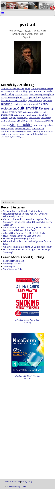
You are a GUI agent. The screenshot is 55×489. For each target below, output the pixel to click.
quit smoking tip (22, 118)
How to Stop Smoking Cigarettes (19, 238)
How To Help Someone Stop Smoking (22, 235)
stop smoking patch (20, 131)
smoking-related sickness (36, 121)
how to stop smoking (29, 97)
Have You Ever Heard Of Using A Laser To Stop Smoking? (26, 251)
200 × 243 (41, 30)
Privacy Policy (26, 481)
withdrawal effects (38, 134)
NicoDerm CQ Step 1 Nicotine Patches (27, 377)
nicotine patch (31, 104)
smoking (22, 120)
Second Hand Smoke (13, 260)
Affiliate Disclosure (12, 481)
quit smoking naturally (23, 115)
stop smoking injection (23, 128)
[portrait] (27, 59)
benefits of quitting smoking (26, 88)
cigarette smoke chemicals (40, 91)
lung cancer (47, 100)
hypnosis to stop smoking (14, 100)
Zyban (21, 137)
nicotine (6, 104)
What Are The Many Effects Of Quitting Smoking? (27, 246)
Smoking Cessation (12, 263)
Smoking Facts (10, 266)
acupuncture (7, 88)
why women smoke (23, 134)
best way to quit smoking (15, 91)
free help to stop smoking (39, 94)
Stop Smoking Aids (12, 269)
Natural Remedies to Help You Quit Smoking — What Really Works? (26, 215)
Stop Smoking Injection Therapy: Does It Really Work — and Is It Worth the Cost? (26, 229)
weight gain (12, 134)
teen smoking (34, 131)
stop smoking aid (42, 125)
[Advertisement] (27, 167)
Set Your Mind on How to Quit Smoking (22, 211)
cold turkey (7, 94)
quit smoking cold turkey (32, 112)
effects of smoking (22, 94)
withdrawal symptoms (10, 137)
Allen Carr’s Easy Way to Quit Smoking (27, 321)
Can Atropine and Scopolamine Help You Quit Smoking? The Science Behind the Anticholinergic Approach (27, 222)
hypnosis (46, 97)
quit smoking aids (13, 111)
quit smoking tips (37, 117)
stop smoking (21, 124)
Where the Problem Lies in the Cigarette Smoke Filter (27, 242)
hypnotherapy (35, 100)
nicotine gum (19, 104)
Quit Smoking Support (18, 486)
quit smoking (29, 108)
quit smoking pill (38, 115)
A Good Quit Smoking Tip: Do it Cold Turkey (25, 233)
